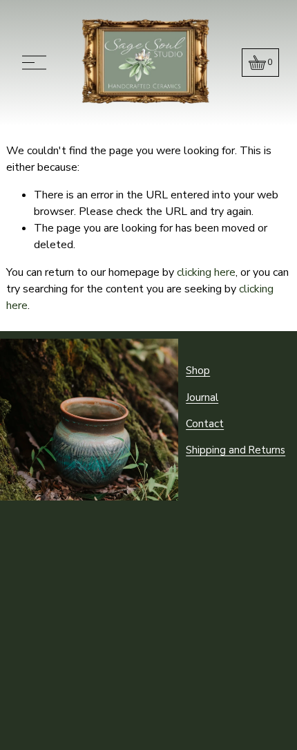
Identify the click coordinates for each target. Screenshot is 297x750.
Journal (202, 397)
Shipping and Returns (235, 450)
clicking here (206, 272)
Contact (205, 424)
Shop (198, 370)
